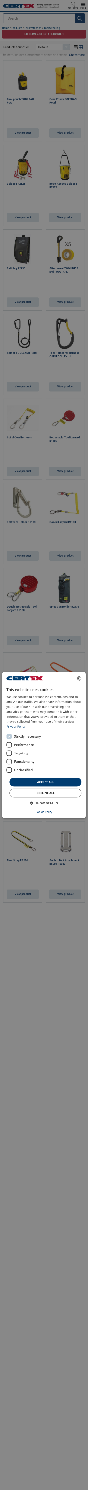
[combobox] (79, 678)
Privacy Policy (15, 727)
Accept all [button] (45, 782)
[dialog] (44, 745)
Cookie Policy (43, 812)
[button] (44, 803)
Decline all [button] (45, 793)
